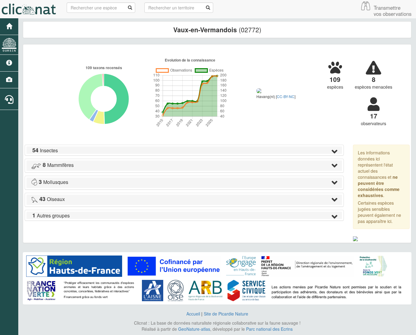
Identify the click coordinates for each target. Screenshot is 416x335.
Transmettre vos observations (392, 10)
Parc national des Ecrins (269, 329)
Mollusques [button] (53, 181)
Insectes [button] (45, 150)
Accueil (193, 314)
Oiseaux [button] (52, 199)
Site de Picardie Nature (226, 314)
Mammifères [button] (58, 164)
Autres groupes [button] (51, 215)
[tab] (184, 150)
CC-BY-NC (285, 96)
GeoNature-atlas (194, 329)
